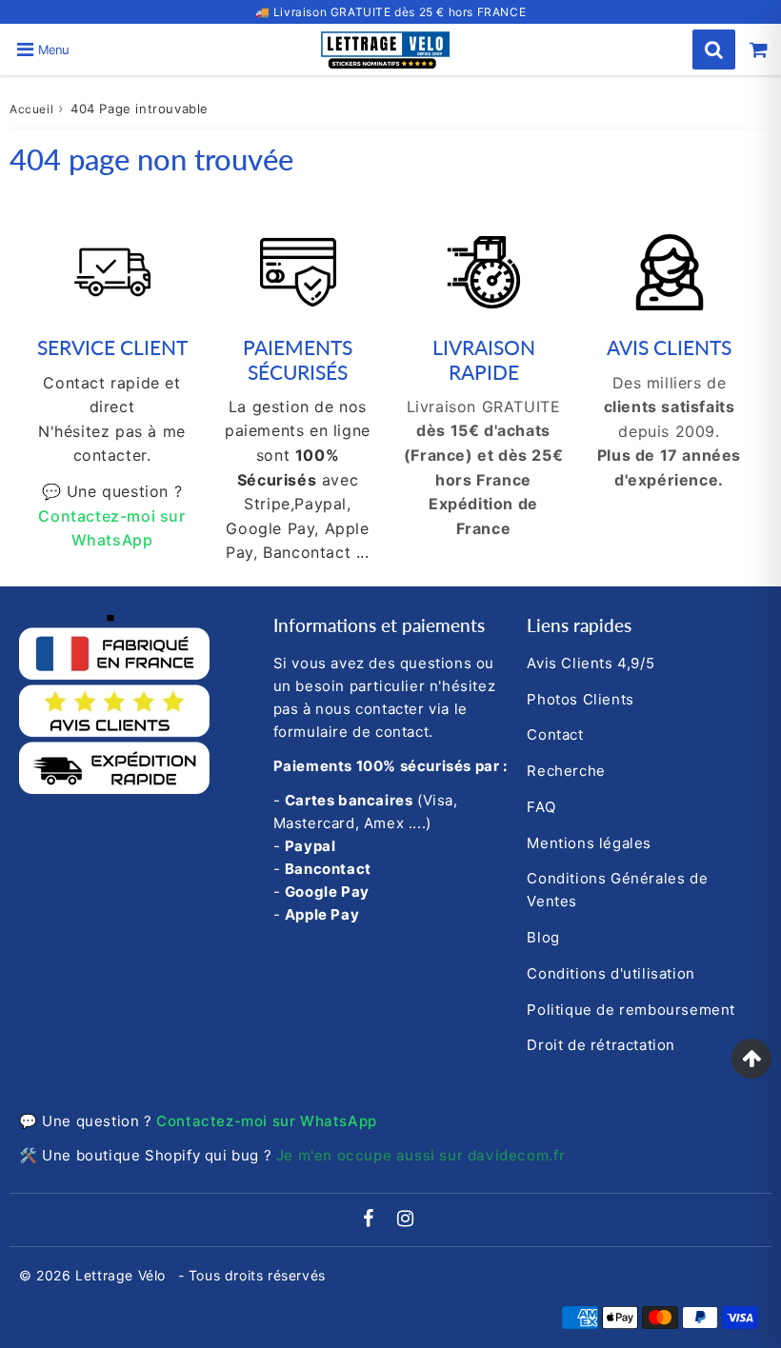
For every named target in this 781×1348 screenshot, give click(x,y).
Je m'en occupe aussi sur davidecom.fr (421, 1155)
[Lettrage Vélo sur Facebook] (371, 1220)
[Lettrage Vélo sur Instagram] (405, 1220)
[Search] (713, 49)
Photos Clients (580, 699)
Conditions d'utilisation (610, 973)
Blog (543, 937)
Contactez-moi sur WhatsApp (266, 1121)
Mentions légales (589, 843)
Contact (555, 734)
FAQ (541, 807)
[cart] (758, 49)
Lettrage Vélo (122, 1275)
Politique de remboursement (631, 1010)
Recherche (566, 771)
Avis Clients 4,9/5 (590, 663)
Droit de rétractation (601, 1045)
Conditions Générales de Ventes (617, 889)
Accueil (31, 109)
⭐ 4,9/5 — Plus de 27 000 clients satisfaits (391, 12)
